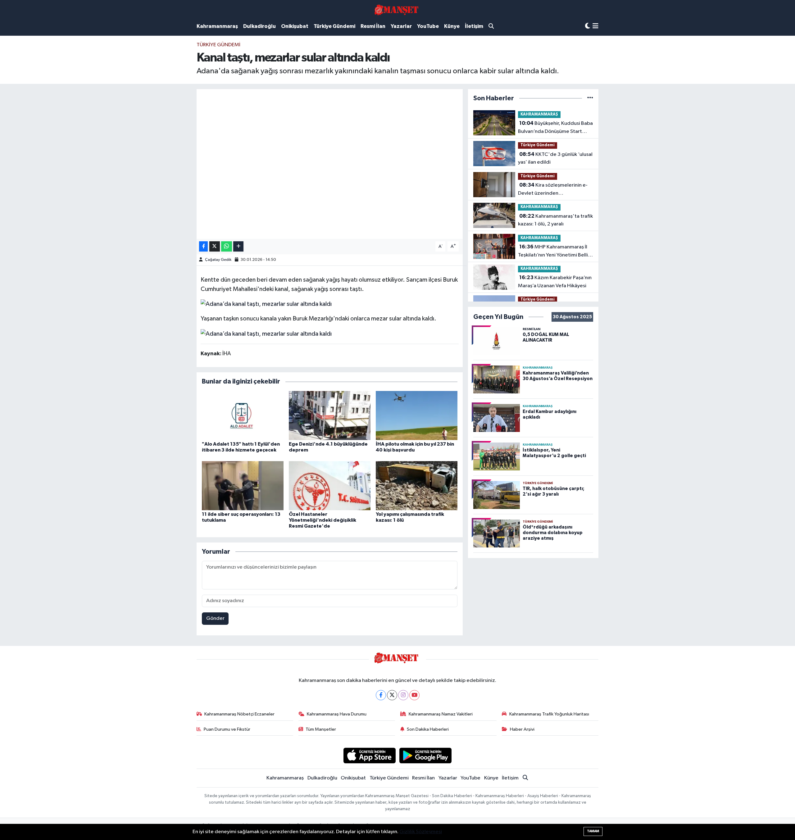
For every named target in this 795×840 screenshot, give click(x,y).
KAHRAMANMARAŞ (539, 114)
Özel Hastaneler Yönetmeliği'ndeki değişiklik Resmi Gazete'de (322, 520)
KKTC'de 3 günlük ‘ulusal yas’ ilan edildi (555, 158)
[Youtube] (414, 695)
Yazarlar (401, 26)
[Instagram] (403, 695)
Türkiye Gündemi (334, 26)
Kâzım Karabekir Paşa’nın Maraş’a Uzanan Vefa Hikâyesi (555, 281)
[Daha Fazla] (238, 246)
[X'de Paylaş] (214, 246)
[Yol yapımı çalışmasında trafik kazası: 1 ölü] (416, 485)
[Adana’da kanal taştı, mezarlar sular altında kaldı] (266, 304)
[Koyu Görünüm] (587, 26)
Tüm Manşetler (321, 729)
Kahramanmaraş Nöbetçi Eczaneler (239, 714)
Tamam (593, 831)
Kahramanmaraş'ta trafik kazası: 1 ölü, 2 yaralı (555, 220)
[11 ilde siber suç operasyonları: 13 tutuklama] (243, 485)
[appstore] (369, 755)
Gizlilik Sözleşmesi (420, 831)
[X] (392, 695)
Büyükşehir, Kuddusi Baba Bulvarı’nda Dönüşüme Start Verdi (555, 127)
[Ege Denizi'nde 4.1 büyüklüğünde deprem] (329, 415)
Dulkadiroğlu (259, 26)
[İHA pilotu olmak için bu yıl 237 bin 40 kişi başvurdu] (416, 415)
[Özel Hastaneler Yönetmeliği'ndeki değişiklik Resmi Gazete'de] (329, 485)
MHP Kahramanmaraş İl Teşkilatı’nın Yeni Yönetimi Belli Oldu (553, 251)
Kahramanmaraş (217, 26)
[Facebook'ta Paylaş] (203, 246)
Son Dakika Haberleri (428, 729)
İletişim (474, 26)
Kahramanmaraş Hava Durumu (336, 714)
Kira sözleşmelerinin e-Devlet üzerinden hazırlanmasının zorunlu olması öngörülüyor (553, 189)
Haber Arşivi (522, 729)
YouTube (428, 26)
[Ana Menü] (595, 26)
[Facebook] (381, 695)
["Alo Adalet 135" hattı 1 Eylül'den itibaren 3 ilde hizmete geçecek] (243, 415)
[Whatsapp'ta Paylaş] (226, 246)
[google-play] (425, 755)
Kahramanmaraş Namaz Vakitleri (441, 714)
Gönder (215, 618)
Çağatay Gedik (218, 260)
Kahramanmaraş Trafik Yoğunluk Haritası (549, 714)
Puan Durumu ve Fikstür (227, 729)
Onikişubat (294, 26)
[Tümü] (590, 98)
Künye (452, 26)
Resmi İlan (373, 26)
